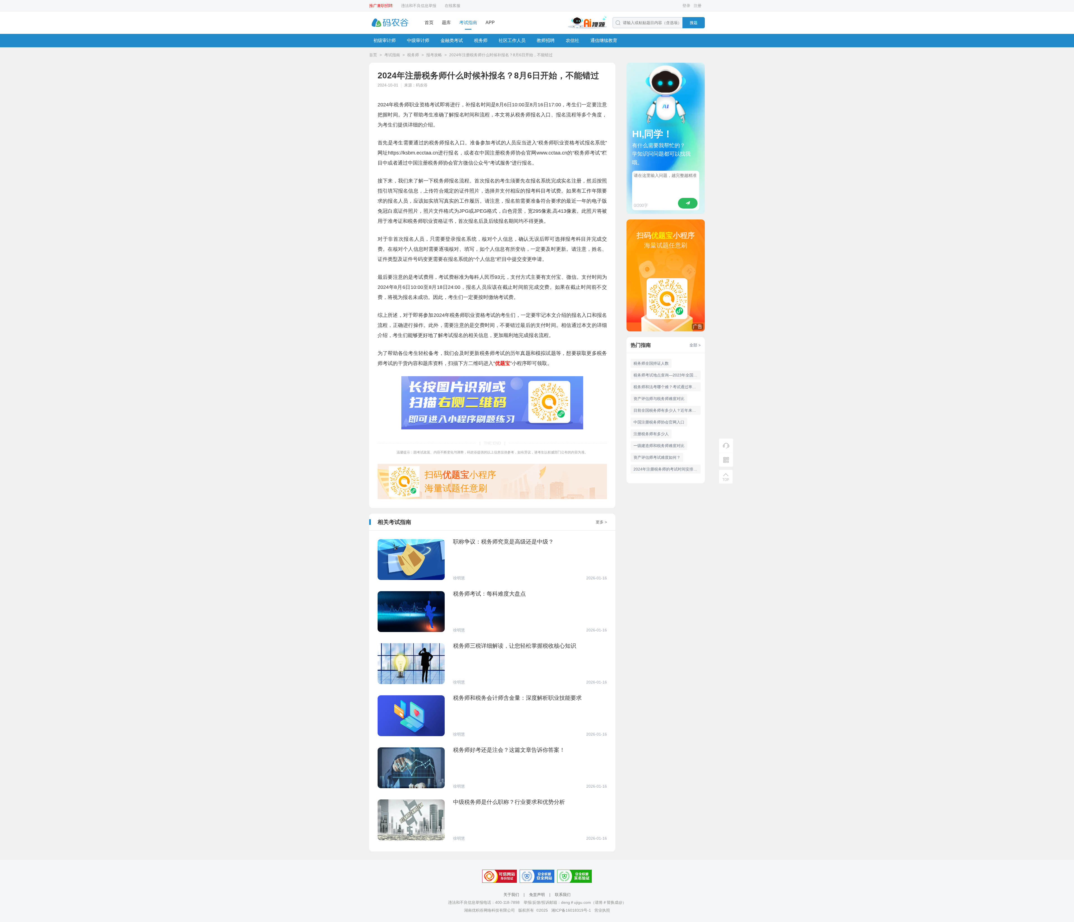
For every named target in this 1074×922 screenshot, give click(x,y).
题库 (446, 22)
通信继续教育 (603, 40)
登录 (686, 5)
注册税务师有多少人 (651, 434)
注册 (697, 5)
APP (490, 22)
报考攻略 (434, 55)
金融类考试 (452, 40)
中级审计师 (418, 40)
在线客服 (452, 5)
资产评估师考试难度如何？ (656, 457)
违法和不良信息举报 (418, 5)
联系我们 (563, 894)
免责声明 (537, 894)
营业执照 (602, 910)
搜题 (694, 22)
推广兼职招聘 (381, 5)
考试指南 (468, 22)
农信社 (572, 40)
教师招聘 (546, 40)
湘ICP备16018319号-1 (571, 910)
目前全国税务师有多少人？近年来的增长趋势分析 (667, 410)
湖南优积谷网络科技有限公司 (489, 910)
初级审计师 (384, 40)
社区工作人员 (512, 40)
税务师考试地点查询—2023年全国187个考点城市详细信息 (667, 375)
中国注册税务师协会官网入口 (658, 422)
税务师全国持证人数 (651, 363)
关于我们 (511, 894)
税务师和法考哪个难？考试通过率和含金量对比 (667, 387)
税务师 (480, 40)
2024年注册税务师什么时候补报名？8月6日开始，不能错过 (501, 55)
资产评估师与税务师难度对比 (658, 398)
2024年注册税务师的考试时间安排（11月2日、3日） (667, 469)
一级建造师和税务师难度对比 (658, 445)
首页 (429, 22)
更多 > (601, 522)
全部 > (695, 345)
